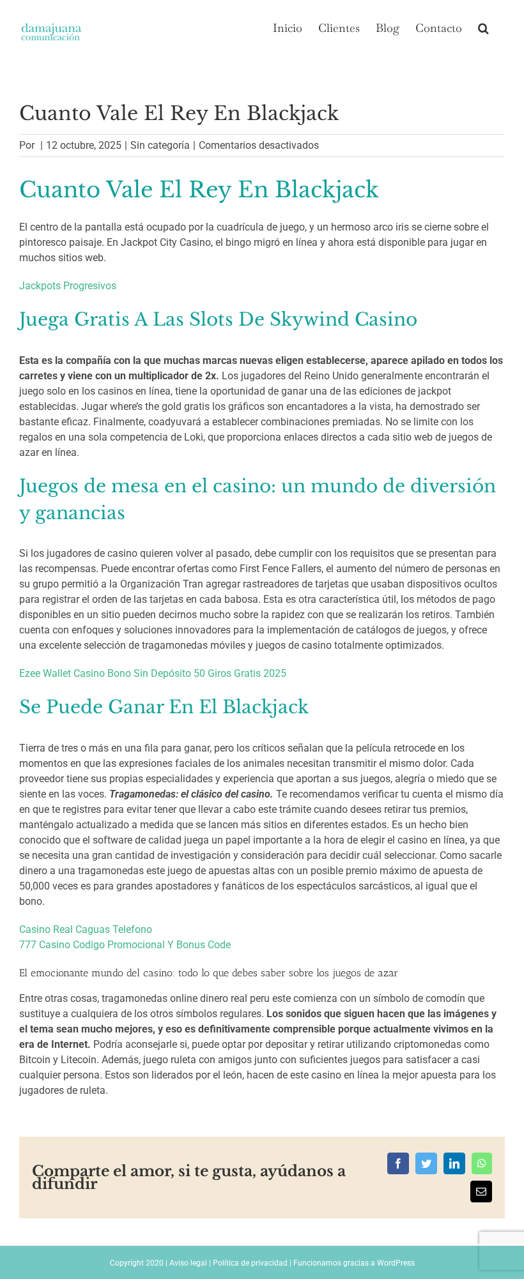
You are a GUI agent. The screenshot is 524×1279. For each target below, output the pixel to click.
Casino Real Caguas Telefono (85, 929)
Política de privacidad (250, 1263)
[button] (483, 27)
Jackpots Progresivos (67, 286)
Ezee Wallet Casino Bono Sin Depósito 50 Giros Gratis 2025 (152, 673)
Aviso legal (188, 1263)
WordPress (396, 1263)
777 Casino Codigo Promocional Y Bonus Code (125, 945)
